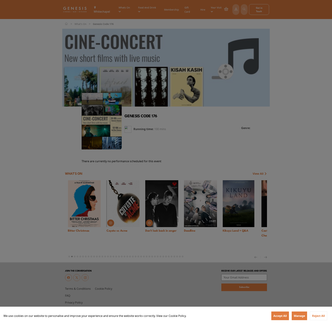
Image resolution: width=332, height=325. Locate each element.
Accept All (280, 316)
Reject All (318, 316)
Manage (299, 316)
